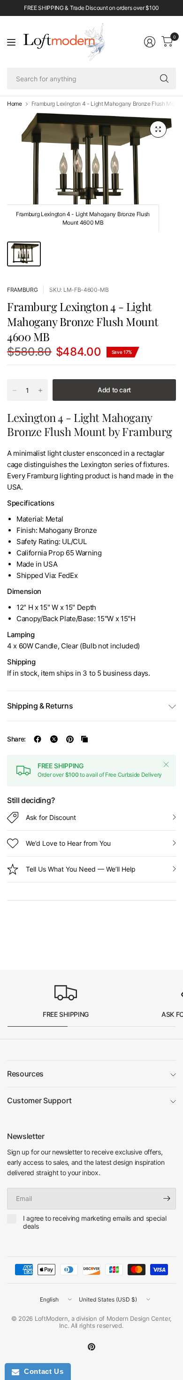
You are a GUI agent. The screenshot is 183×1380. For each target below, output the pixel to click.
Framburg (22, 289)
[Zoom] (158, 129)
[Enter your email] (166, 1198)
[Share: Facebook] (37, 739)
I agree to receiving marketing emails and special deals (94, 1222)
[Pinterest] (91, 1346)
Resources (25, 1073)
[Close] (166, 764)
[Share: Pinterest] (70, 739)
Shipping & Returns (40, 705)
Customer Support (39, 1100)
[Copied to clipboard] (84, 739)
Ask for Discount (51, 817)
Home (14, 104)
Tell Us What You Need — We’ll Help (81, 869)
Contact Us (41, 1371)
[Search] (164, 78)
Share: (16, 739)
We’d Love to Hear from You (68, 843)
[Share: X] (54, 739)
